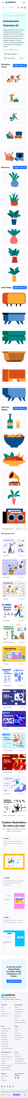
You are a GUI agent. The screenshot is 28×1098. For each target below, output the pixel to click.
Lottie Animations (19, 1009)
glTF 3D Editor (4, 1031)
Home (4, 15)
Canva (16, 1031)
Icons (16, 1018)
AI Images (17, 1013)
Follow (21, 58)
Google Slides (18, 1035)
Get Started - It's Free (14, 981)
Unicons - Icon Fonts (19, 1020)
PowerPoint (17, 1033)
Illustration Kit (10, 15)
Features (3, 1011)
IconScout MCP (5, 1044)
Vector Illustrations (19, 1011)
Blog (2, 1007)
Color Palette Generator (7, 1048)
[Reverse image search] (18, 7)
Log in (24, 2)
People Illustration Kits (7, 529)
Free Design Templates (20, 1022)
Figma (16, 1028)
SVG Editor (3, 1033)
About (2, 1009)
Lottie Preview (4, 1046)
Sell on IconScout (5, 1013)
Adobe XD (17, 1039)
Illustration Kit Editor (6, 1028)
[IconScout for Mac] (15, 1078)
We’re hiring (4, 1016)
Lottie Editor (4, 1035)
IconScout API (4, 1041)
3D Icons (17, 1007)
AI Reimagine (4, 1039)
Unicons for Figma (19, 1037)
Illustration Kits (18, 1016)
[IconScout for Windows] (18, 1078)
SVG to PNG (4, 1037)
